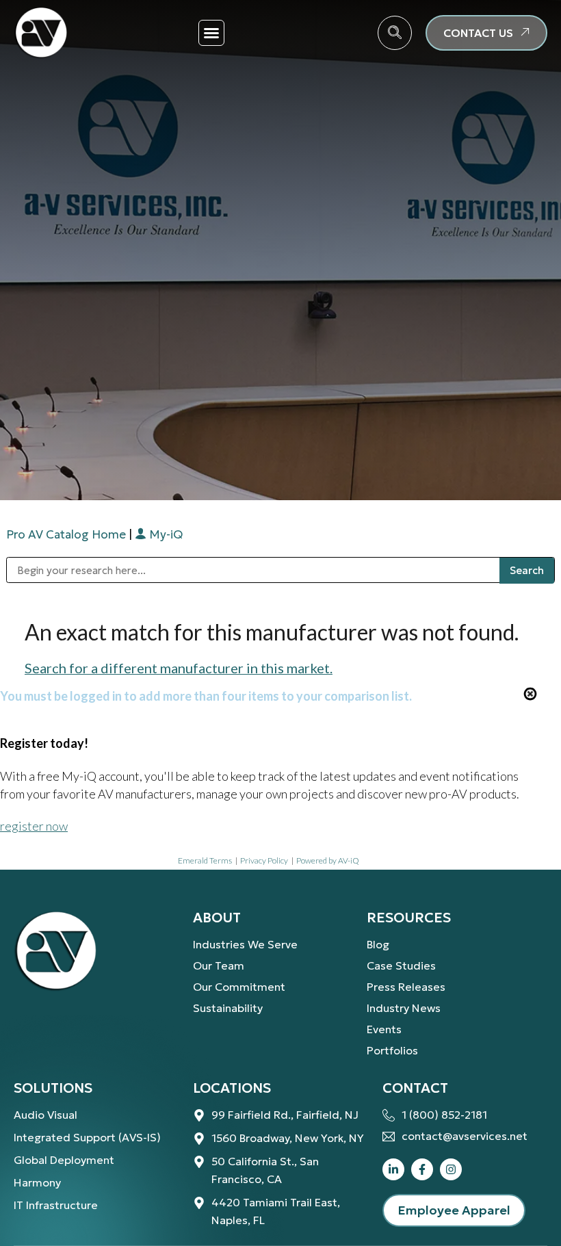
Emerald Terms (205, 860)
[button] (211, 33)
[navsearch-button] (395, 33)
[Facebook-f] (422, 1169)
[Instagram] (451, 1169)
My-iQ (164, 534)
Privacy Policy (264, 860)
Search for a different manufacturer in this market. (178, 668)
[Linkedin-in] (393, 1169)
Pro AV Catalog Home (67, 534)
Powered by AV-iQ (327, 860)
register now (34, 825)
